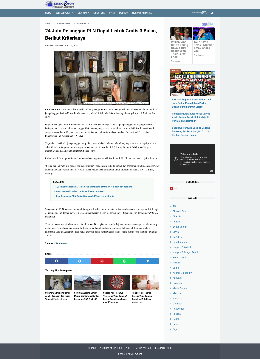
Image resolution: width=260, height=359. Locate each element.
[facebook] (56, 261)
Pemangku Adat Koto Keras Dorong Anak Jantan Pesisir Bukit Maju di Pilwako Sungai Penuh (191, 117)
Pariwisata (178, 308)
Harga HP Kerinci (182, 247)
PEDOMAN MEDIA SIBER (110, 348)
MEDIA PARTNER (144, 348)
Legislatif (178, 283)
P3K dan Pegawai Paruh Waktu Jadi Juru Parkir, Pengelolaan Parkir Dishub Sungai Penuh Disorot (191, 103)
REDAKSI (92, 348)
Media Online (180, 288)
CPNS (176, 231)
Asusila (177, 221)
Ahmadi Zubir (180, 211)
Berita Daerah (63, 13)
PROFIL (129, 348)
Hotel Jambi (179, 257)
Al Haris (177, 216)
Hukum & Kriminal (142, 13)
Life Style (99, 13)
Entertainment (180, 242)
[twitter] (79, 261)
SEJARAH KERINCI (163, 348)
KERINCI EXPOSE (134, 354)
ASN (175, 206)
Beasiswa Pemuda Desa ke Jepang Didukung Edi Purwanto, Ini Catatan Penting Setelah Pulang (191, 131)
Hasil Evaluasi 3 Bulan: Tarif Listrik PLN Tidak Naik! (80, 191)
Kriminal (177, 278)
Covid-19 (177, 237)
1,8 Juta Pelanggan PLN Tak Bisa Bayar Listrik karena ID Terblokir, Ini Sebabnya (94, 187)
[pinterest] (102, 261)
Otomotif (177, 303)
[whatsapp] (124, 261)
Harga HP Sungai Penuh (185, 252)
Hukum (176, 262)
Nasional (177, 298)
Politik (176, 319)
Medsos (123, 13)
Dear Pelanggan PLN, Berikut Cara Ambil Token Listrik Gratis (85, 196)
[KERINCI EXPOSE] (61, 4)
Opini (112, 13)
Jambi (176, 267)
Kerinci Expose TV (182, 272)
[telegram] (147, 261)
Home (48, 13)
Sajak (176, 329)
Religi (176, 324)
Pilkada (177, 313)
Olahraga (83, 13)
